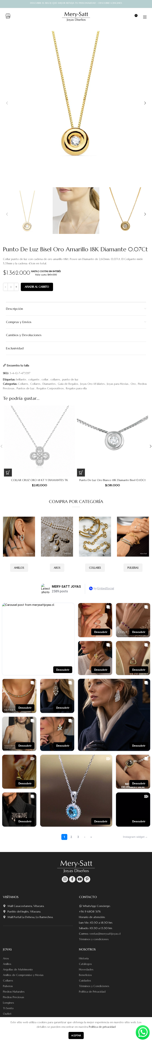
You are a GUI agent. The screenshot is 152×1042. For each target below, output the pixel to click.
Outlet (7, 1014)
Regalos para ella (76, 388)
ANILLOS (19, 567)
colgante (33, 379)
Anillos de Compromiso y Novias (23, 975)
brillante (21, 379)
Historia (84, 958)
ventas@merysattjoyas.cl (105, 933)
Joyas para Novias (117, 384)
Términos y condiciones (94, 939)
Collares (23, 384)
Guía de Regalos (68, 384)
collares (55, 379)
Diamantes (49, 384)
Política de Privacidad (92, 991)
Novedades (86, 969)
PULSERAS (133, 567)
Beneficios (85, 975)
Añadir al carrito (37, 286)
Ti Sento (8, 1008)
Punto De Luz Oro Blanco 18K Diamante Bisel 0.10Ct (112, 480)
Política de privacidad (102, 1027)
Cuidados (85, 980)
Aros (6, 958)
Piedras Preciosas (13, 997)
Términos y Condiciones (94, 986)
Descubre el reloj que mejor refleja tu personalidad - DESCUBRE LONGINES (76, 2)
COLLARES (95, 567)
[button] (8, 473)
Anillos (7, 964)
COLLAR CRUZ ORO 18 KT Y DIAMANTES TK (39, 480)
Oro (133, 384)
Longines (8, 1002)
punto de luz (70, 379)
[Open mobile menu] (145, 17)
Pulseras (8, 986)
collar (45, 379)
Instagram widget (133, 836)
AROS (57, 567)
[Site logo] (76, 16)
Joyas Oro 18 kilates (92, 384)
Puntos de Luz (25, 388)
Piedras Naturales (14, 991)
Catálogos (85, 964)
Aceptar (76, 1035)
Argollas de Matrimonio (18, 969)
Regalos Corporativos (50, 388)
